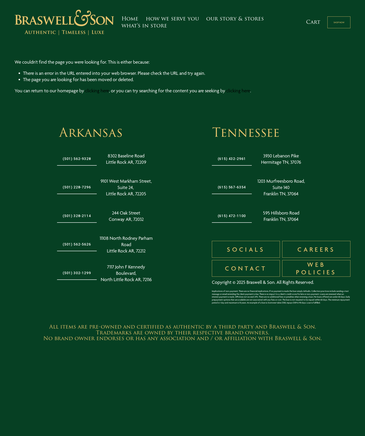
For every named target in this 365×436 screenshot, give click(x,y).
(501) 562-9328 (77, 159)
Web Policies (316, 268)
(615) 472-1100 (232, 216)
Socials (246, 249)
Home (129, 18)
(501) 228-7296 (77, 187)
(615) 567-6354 (232, 187)
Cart (313, 22)
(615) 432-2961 (232, 159)
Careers (316, 249)
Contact (246, 268)
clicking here (97, 90)
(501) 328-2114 (77, 216)
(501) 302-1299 (77, 273)
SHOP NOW (339, 22)
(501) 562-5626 (77, 244)
